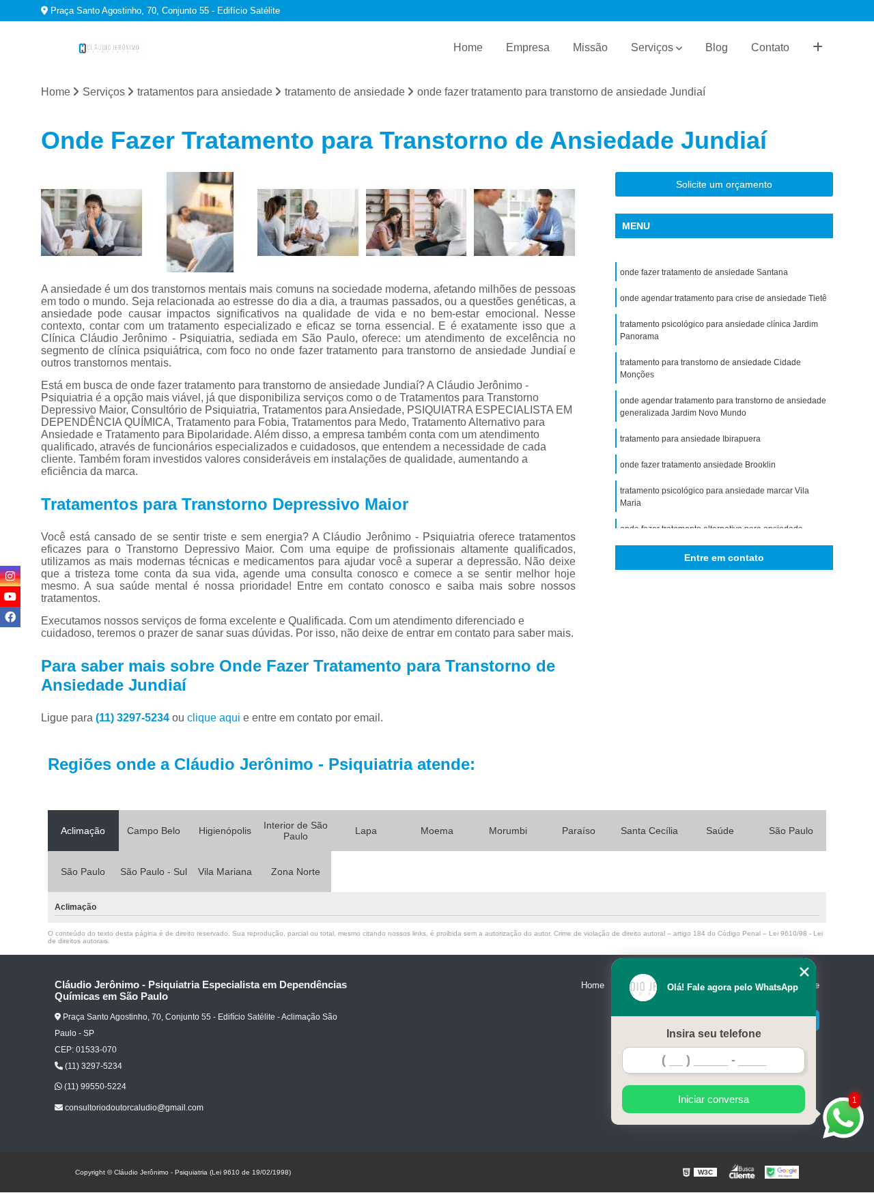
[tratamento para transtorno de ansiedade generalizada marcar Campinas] (308, 223)
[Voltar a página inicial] (109, 48)
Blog (716, 47)
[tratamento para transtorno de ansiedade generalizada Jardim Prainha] (92, 223)
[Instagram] (10, 576)
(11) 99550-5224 (94, 1086)
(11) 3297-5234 (134, 717)
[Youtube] (10, 596)
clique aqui (213, 717)
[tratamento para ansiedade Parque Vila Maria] (525, 223)
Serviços (652, 47)
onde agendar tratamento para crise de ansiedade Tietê (723, 298)
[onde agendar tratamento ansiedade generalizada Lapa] (417, 223)
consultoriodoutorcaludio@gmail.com (133, 1107)
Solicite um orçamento (724, 184)
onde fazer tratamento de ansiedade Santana (704, 272)
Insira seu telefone (713, 1033)
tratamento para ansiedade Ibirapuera (690, 439)
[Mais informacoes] (817, 47)
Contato (770, 47)
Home (468, 47)
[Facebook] (10, 617)
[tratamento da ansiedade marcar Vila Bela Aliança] (200, 223)
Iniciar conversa (713, 1099)
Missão (590, 47)
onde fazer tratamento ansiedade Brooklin (698, 465)
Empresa (528, 47)
